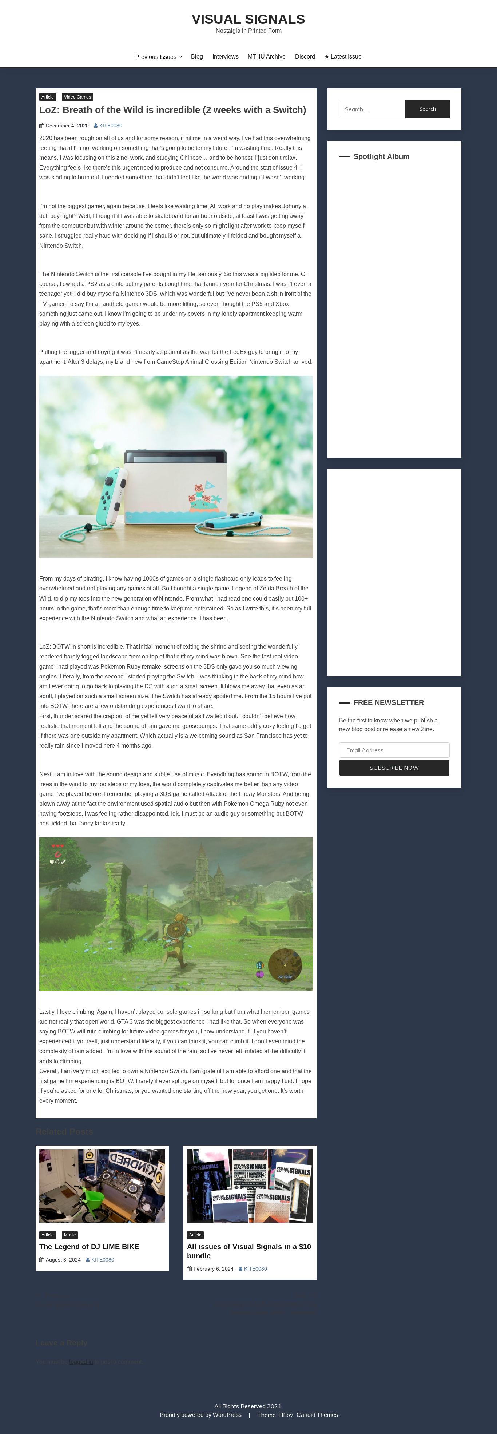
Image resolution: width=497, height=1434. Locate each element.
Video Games (77, 97)
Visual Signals (248, 19)
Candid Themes (317, 1415)
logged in (81, 1362)
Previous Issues (155, 57)
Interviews (225, 56)
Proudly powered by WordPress (201, 1415)
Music (70, 1235)
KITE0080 (110, 125)
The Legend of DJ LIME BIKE (89, 1247)
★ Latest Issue (343, 56)
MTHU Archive (267, 56)
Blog (197, 56)
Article (47, 97)
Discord (305, 56)
